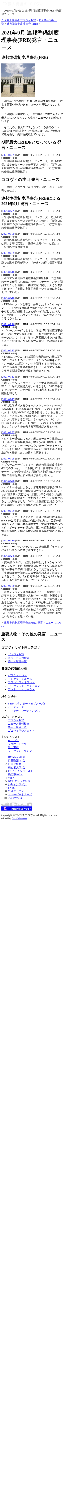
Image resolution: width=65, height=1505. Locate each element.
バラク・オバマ (17, 675)
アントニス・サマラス (21, 689)
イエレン (13, 740)
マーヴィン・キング (20, 750)
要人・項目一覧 (17, 661)
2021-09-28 (8, 458)
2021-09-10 (8, 272)
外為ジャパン (16, 791)
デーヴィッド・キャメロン (24, 685)
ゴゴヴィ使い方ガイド (21, 730)
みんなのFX (15, 798)
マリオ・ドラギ (17, 743)
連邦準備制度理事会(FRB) (22, 23)
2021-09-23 (8, 432)
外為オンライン (17, 784)
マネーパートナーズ (20, 794)
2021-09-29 (8, 510)
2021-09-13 (8, 350)
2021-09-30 (8, 540)
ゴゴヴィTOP (16, 654)
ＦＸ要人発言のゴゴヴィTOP (18, 20)
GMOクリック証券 (19, 781)
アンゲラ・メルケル (20, 678)
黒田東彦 (13, 747)
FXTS (11, 787)
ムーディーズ (16, 707)
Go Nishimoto (19, 818)
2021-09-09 (8, 155)
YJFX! (11, 777)
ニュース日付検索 (18, 657)
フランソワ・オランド (21, 682)
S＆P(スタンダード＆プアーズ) (26, 703)
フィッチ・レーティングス (24, 710)
